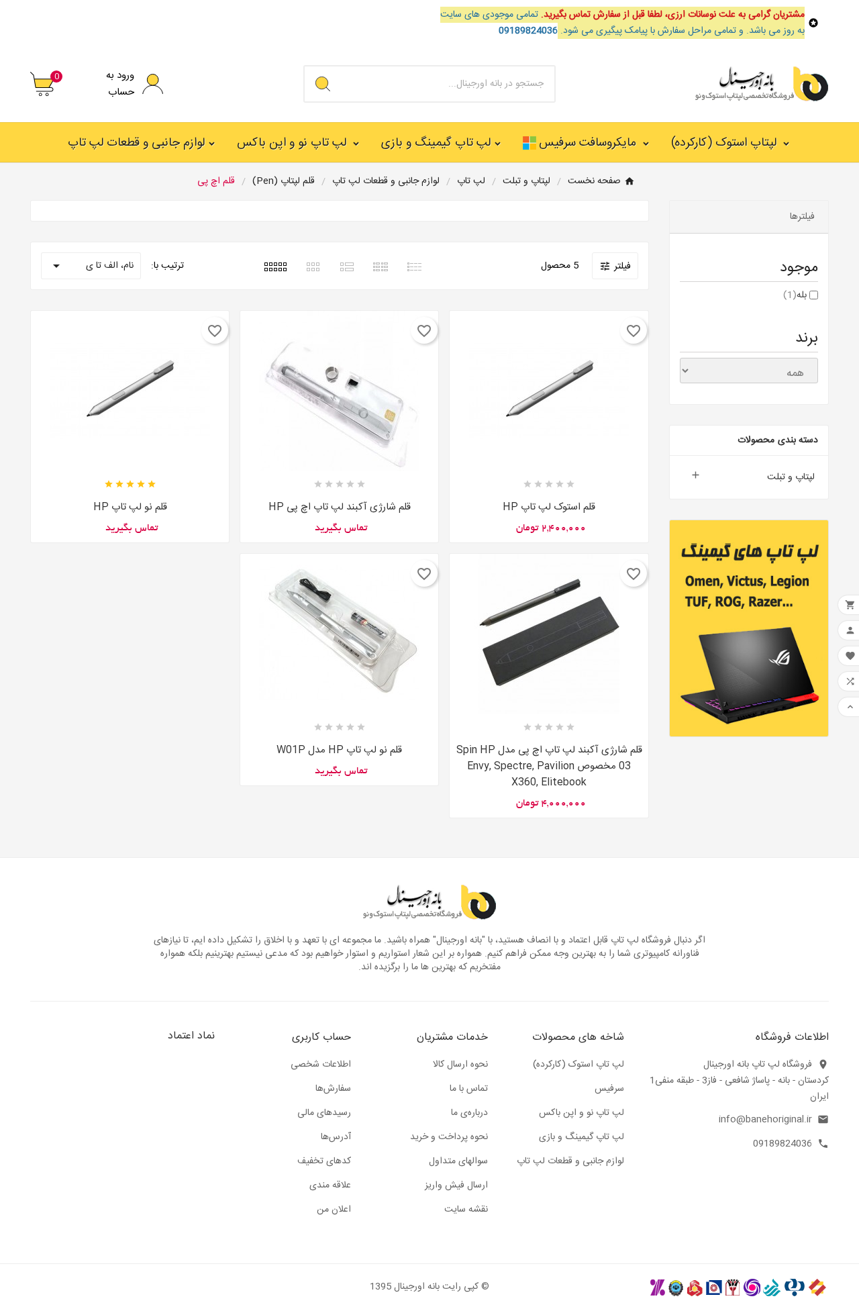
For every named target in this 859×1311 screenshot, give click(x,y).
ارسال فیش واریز (456, 1185)
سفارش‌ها (333, 1089)
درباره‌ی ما (469, 1113)
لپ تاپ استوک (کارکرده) (578, 1065)
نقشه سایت (466, 1210)
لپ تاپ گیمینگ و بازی (581, 1137)
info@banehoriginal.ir (765, 1120)
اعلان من (334, 1210)
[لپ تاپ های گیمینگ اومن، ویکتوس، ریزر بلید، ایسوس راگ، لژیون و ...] (749, 628)
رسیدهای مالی (324, 1113)
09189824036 (782, 1144)
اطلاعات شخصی (321, 1065)
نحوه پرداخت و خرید (449, 1137)
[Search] (322, 84)
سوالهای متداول (458, 1161)
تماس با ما (469, 1089)
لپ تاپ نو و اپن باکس (581, 1113)
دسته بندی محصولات (778, 440)
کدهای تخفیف (324, 1161)
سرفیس (609, 1089)
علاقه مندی (330, 1185)
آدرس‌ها (336, 1137)
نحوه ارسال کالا (460, 1065)
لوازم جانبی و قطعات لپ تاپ (570, 1161)
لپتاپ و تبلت (791, 477)
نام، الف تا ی (91, 266)
